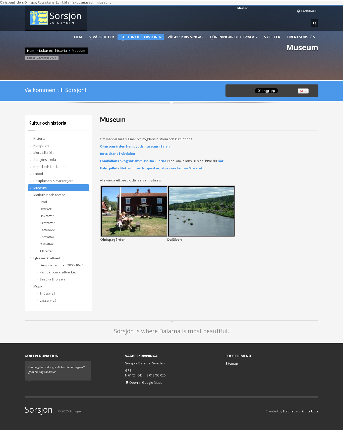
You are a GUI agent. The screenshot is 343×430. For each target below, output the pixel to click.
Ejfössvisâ (47, 293)
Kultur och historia (139, 37)
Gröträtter (47, 223)
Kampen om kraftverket (58, 272)
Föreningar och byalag (232, 37)
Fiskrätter (47, 216)
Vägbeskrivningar (185, 37)
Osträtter (46, 244)
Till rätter (46, 251)
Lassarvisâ (48, 300)
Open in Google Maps (145, 382)
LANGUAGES (309, 11)
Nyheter (272, 37)
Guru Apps (310, 411)
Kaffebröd (47, 230)
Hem (78, 37)
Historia (39, 138)
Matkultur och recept (49, 195)
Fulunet (289, 411)
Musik (37, 286)
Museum (40, 187)
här (220, 161)
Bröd (43, 202)
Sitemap (231, 363)
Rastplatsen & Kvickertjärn (53, 180)
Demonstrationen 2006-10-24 (61, 265)
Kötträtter (47, 237)
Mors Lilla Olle (43, 152)
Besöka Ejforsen (52, 279)
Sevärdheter (100, 37)
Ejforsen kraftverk (47, 258)
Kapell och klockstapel (50, 166)
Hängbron (41, 145)
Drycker (45, 209)
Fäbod (38, 173)
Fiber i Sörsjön (301, 37)
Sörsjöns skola (44, 159)
